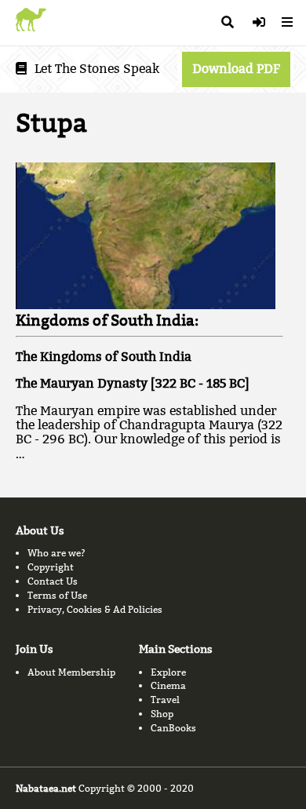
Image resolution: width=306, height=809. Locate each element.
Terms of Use (57, 595)
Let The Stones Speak (97, 68)
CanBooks (173, 728)
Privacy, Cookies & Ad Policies (94, 609)
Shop (162, 714)
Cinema (168, 685)
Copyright (50, 567)
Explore (168, 672)
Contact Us (52, 581)
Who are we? (56, 553)
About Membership (71, 672)
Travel (165, 699)
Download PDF (236, 68)
